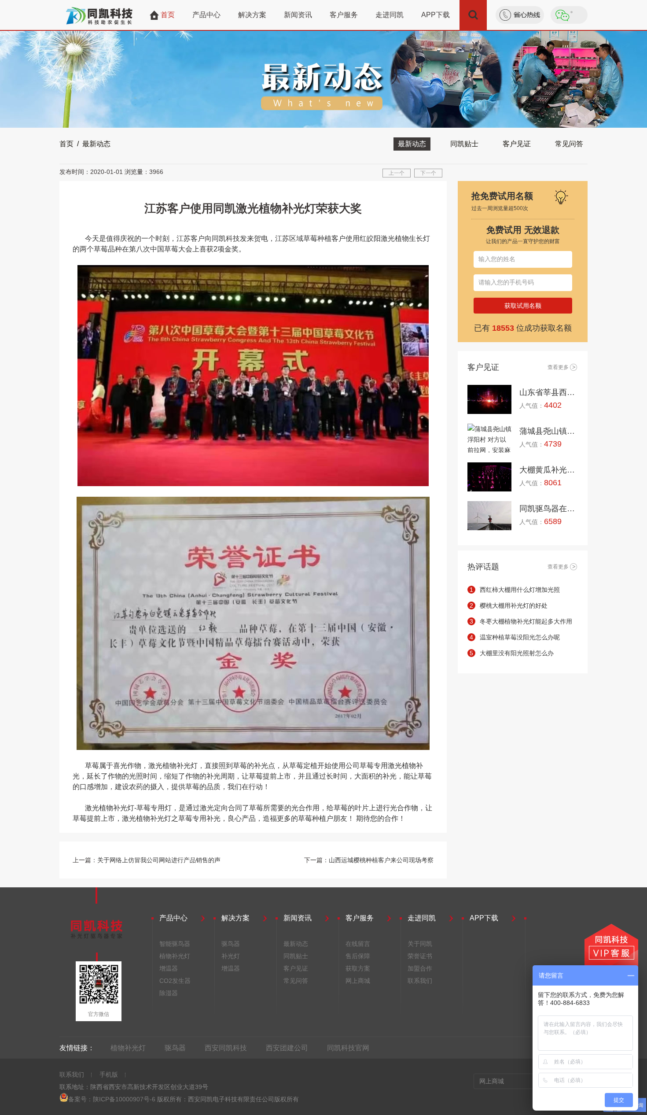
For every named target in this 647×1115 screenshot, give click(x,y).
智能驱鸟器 (174, 943)
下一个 (428, 173)
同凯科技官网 (348, 1048)
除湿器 (168, 993)
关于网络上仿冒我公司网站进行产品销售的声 (159, 860)
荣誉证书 (420, 956)
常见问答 (569, 144)
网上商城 (358, 980)
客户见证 (517, 144)
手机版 (108, 1074)
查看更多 (558, 367)
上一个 (396, 173)
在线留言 (358, 943)
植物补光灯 (174, 956)
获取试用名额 (522, 305)
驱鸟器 (230, 943)
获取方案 (358, 968)
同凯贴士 (464, 144)
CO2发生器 (175, 980)
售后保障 (358, 956)
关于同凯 (420, 943)
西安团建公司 (287, 1048)
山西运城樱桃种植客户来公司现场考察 (381, 860)
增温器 (168, 968)
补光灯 (230, 956)
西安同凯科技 (226, 1048)
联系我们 (420, 980)
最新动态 (412, 144)
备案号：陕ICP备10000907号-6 (111, 1099)
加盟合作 (420, 968)
